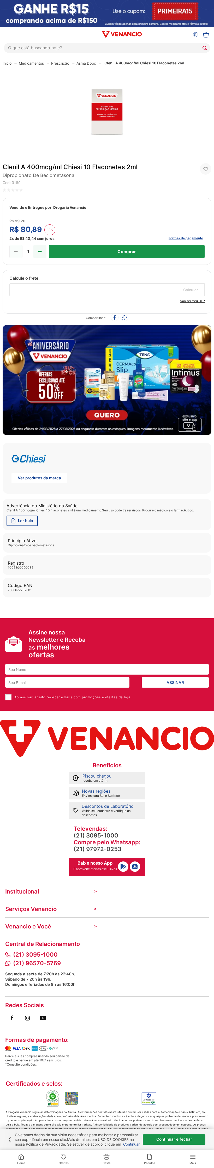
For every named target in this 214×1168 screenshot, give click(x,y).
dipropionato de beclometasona (38, 175)
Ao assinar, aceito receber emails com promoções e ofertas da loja (72, 697)
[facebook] (114, 318)
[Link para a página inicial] (7, 63)
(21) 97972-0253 (97, 849)
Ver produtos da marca (39, 477)
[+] (39, 251)
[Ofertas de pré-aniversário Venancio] (107, 378)
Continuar (131, 1144)
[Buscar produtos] (206, 48)
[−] (15, 251)
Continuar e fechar (174, 1139)
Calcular (190, 290)
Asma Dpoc (86, 63)
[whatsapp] (124, 318)
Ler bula (25, 520)
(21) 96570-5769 (37, 963)
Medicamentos (31, 63)
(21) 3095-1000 (96, 835)
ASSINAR (175, 682)
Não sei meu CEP (192, 301)
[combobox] (107, 48)
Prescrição (60, 63)
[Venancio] (107, 738)
